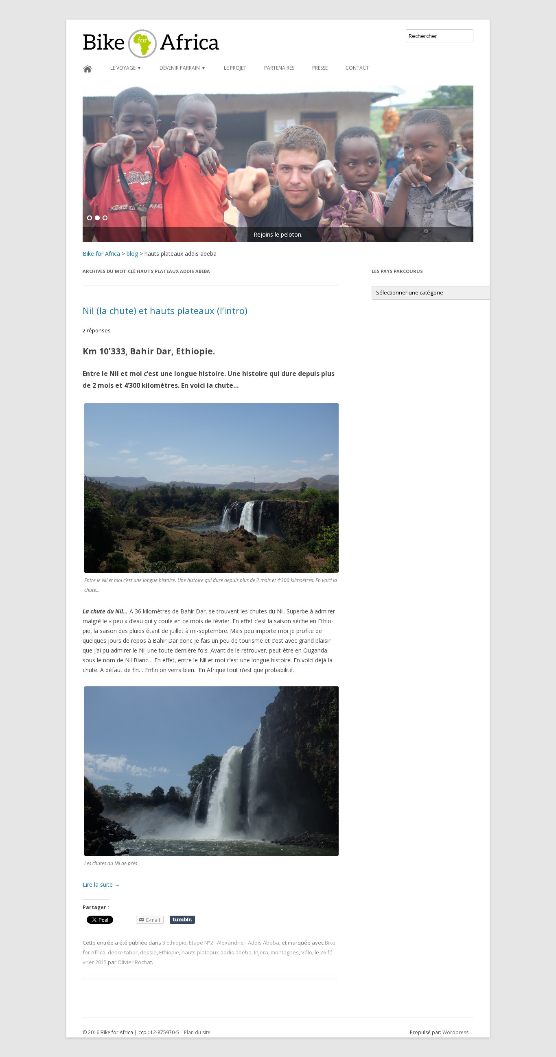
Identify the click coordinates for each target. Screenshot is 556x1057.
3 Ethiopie (174, 942)
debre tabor (123, 952)
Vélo (306, 952)
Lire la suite (101, 884)
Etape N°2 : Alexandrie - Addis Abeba (234, 942)
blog (132, 253)
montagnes (285, 952)
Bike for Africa (101, 253)
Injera (261, 952)
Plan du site (197, 1032)
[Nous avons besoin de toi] (278, 164)
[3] (105, 218)
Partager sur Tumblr (182, 920)
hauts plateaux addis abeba (217, 952)
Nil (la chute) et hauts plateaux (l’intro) (165, 310)
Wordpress (455, 1032)
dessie (148, 952)
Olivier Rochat (135, 962)
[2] (97, 218)
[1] (89, 218)
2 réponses (97, 330)
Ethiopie (169, 952)
